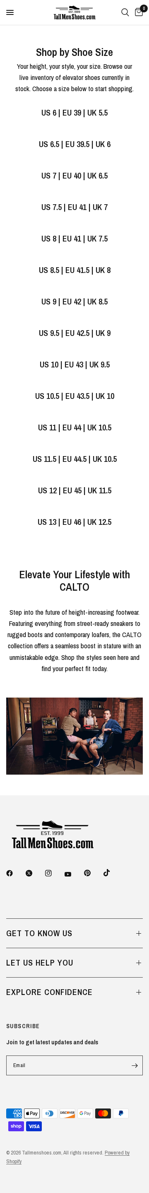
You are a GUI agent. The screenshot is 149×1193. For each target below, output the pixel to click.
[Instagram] (54, 873)
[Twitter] (35, 873)
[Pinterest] (93, 873)
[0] (137, 12)
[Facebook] (15, 873)
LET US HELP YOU (39, 962)
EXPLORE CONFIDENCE (49, 991)
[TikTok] (112, 873)
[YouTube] (74, 874)
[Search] (125, 12)
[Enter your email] (134, 1065)
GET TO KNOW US (39, 933)
